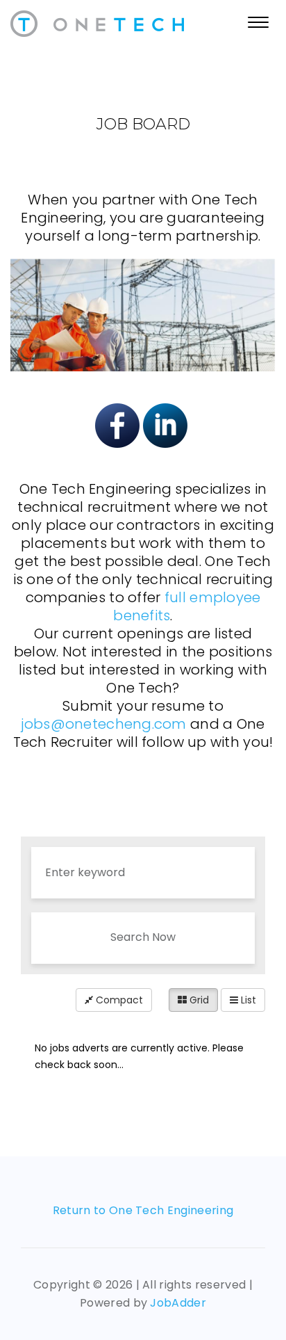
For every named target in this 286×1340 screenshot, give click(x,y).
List (247, 1000)
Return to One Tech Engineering (143, 1210)
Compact (118, 1000)
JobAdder (178, 1303)
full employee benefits (186, 606)
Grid (198, 1000)
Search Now (143, 937)
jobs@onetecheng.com (103, 724)
